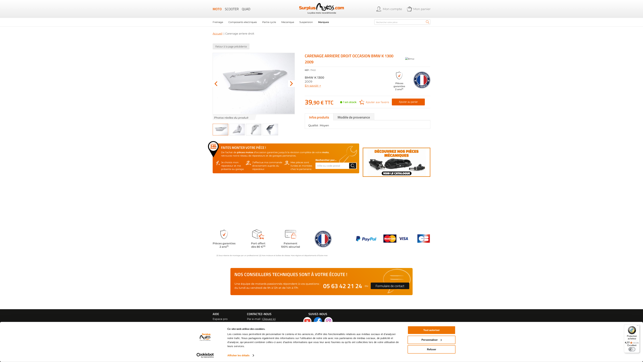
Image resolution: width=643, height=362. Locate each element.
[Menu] (638, 326)
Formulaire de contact (390, 285)
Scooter (232, 9)
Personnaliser (429, 339)
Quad (246, 9)
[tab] (319, 116)
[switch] (632, 349)
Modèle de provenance (354, 117)
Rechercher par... (326, 160)
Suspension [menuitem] (306, 22)
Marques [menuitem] (323, 22)
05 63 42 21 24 (342, 285)
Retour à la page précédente (231, 46)
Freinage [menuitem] (218, 22)
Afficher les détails (238, 355)
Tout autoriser (431, 330)
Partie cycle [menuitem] (269, 22)
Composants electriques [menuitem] (242, 22)
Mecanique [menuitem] (287, 22)
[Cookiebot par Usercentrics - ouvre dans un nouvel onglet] (205, 355)
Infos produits (319, 117)
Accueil (217, 33)
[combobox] (402, 22)
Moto (217, 9)
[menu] (291, 22)
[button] (216, 83)
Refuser (431, 349)
